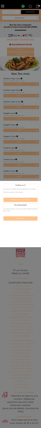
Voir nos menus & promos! (20, 200)
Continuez (20, 218)
